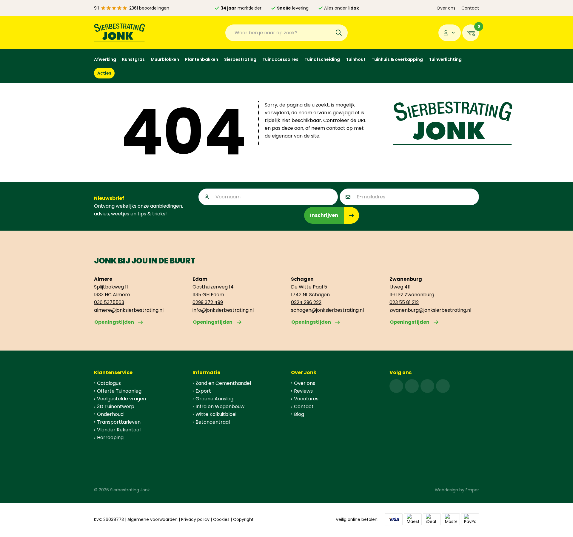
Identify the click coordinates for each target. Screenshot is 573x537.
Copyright (243, 519)
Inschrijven (324, 215)
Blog (299, 414)
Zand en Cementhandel (223, 383)
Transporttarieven (119, 422)
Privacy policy (195, 519)
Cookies (221, 519)
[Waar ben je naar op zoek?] (339, 33)
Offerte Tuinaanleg (119, 391)
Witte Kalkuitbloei (215, 414)
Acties (104, 73)
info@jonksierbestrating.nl (223, 310)
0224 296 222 (306, 302)
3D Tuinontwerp (115, 406)
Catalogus (109, 383)
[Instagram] (412, 386)
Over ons (446, 8)
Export (203, 391)
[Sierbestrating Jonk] (119, 32)
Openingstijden (114, 322)
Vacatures (306, 398)
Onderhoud (110, 414)
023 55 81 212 (404, 302)
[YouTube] (443, 386)
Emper (472, 490)
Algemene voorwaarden (152, 519)
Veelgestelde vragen (121, 398)
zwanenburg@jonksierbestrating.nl (430, 310)
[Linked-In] (427, 386)
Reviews (303, 391)
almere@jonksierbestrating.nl (129, 310)
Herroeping (110, 437)
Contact (470, 8)
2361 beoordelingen (149, 8)
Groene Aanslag (214, 398)
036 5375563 (109, 302)
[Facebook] (396, 386)
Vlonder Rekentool (119, 429)
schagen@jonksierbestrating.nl (327, 310)
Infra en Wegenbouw (219, 406)
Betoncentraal (212, 422)
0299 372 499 (207, 302)
